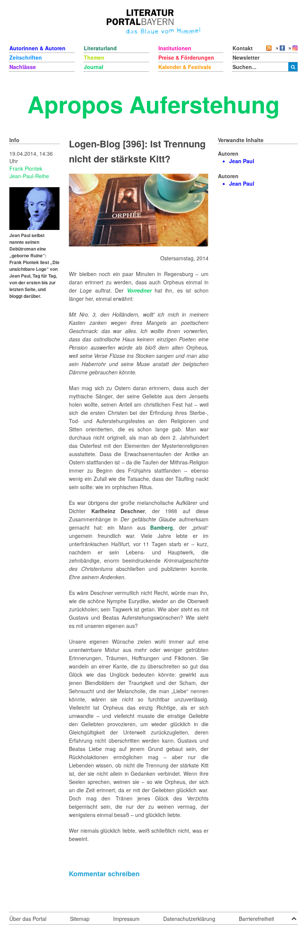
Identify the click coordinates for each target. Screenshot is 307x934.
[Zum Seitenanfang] (294, 916)
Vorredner (139, 290)
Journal (93, 67)
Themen (94, 57)
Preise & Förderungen (186, 57)
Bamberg (161, 527)
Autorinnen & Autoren (37, 48)
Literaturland (100, 48)
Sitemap (79, 918)
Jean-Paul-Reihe (29, 176)
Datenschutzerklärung (189, 918)
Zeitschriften (25, 57)
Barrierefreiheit (256, 918)
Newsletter (245, 57)
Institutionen (174, 48)
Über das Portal (27, 918)
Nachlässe (22, 67)
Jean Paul (241, 161)
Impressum (126, 918)
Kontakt (242, 48)
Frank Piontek (25, 168)
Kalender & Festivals (184, 67)
